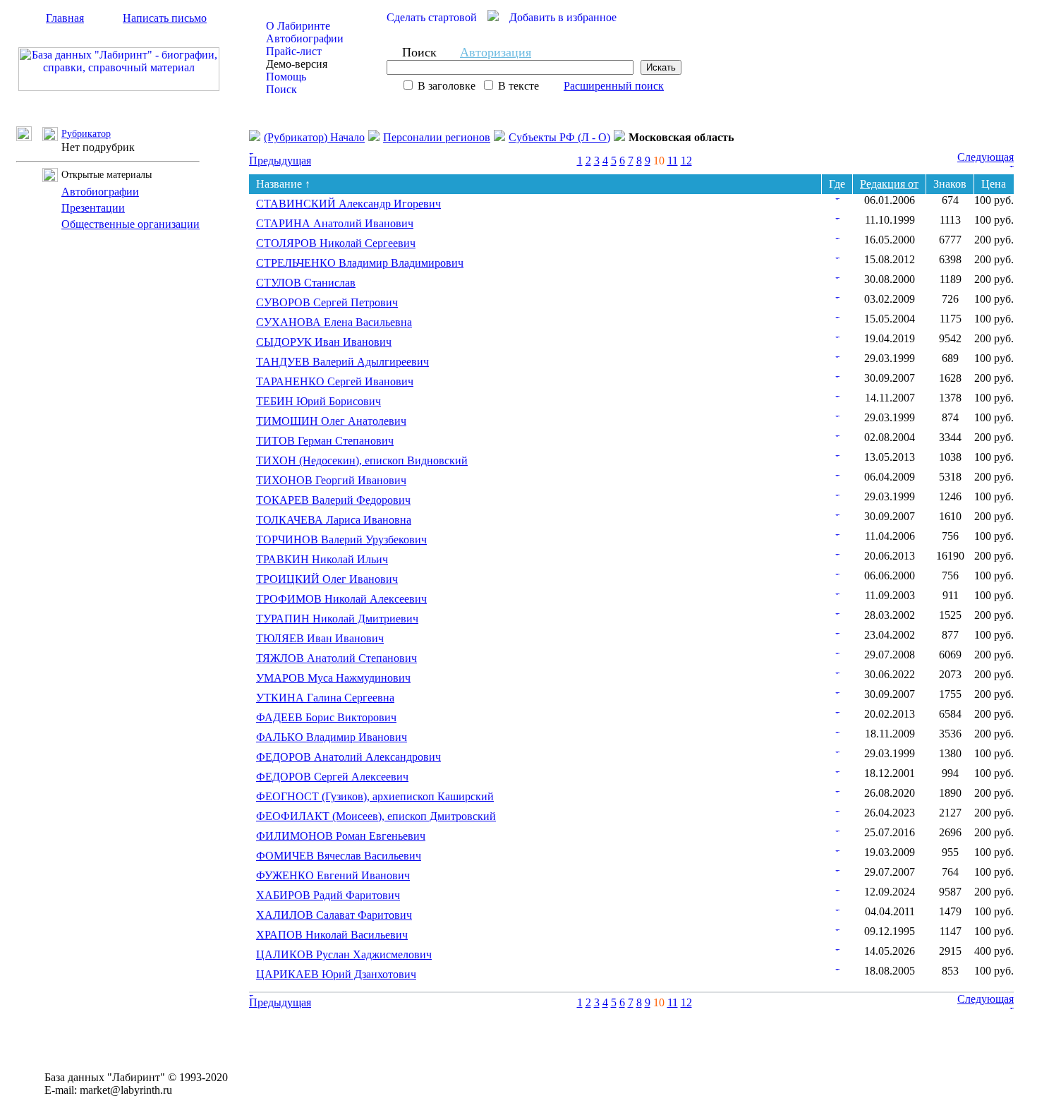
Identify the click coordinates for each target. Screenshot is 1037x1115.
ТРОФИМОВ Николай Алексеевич (341, 599)
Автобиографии (305, 38)
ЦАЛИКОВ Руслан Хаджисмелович (344, 954)
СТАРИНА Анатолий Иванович (334, 223)
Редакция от (889, 184)
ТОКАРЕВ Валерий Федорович (333, 500)
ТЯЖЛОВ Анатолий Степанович (336, 658)
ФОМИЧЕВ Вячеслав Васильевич (338, 856)
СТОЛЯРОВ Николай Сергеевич (336, 243)
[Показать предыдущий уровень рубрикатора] (29, 137)
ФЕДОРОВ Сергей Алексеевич (332, 777)
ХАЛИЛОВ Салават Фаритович (334, 915)
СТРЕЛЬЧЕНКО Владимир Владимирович (359, 263)
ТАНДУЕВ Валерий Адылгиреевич (342, 362)
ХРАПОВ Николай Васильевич (332, 935)
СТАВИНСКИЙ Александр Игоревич (348, 204)
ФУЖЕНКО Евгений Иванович (333, 875)
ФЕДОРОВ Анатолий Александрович (348, 757)
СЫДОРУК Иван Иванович (324, 342)
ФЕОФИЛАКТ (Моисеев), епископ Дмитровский (376, 816)
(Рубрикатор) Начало (314, 137)
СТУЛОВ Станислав (306, 283)
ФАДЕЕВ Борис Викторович (326, 717)
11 (672, 161)
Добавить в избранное (563, 17)
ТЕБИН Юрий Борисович (318, 401)
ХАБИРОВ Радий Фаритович (328, 895)
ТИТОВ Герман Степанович (325, 441)
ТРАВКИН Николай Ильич (322, 559)
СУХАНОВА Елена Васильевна (334, 322)
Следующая (985, 157)
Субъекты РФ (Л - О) (559, 137)
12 (686, 161)
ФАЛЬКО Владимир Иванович (331, 737)
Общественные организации (130, 224)
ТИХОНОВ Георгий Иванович (331, 480)
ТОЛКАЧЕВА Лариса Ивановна (333, 520)
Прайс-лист (294, 51)
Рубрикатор (86, 133)
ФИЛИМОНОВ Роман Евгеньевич (340, 836)
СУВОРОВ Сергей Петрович (327, 302)
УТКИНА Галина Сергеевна (325, 698)
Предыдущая (280, 161)
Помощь (286, 77)
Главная (65, 18)
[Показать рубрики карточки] (837, 196)
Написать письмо (165, 18)
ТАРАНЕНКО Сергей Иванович (334, 381)
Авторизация (495, 52)
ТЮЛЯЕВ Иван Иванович (320, 638)
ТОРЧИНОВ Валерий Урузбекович (341, 540)
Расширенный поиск (614, 86)
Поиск (281, 89)
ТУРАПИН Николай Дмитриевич (337, 619)
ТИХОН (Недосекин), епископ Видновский (362, 460)
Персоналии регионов (436, 137)
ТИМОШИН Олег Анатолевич (331, 421)
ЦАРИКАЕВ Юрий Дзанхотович (336, 974)
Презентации (93, 208)
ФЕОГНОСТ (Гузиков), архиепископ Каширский (375, 796)
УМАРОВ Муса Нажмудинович (333, 678)
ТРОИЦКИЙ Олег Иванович (327, 579)
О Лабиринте (298, 26)
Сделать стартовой (432, 17)
